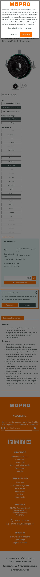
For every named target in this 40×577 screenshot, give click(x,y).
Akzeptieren (26, 34)
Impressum (28, 28)
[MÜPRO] (20, 4)
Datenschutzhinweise (15, 28)
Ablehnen (13, 34)
